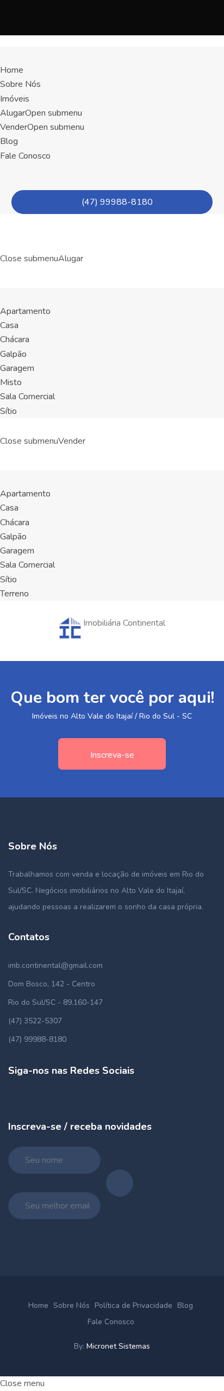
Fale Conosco (111, 1322)
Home (38, 1305)
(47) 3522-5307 (35, 1021)
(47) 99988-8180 (115, 202)
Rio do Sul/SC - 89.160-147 (55, 1002)
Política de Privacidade (133, 1305)
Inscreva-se (112, 755)
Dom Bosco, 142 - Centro (51, 984)
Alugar (41, 113)
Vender (42, 127)
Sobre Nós (71, 1305)
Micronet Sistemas (118, 1346)
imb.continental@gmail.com (55, 965)
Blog (185, 1305)
